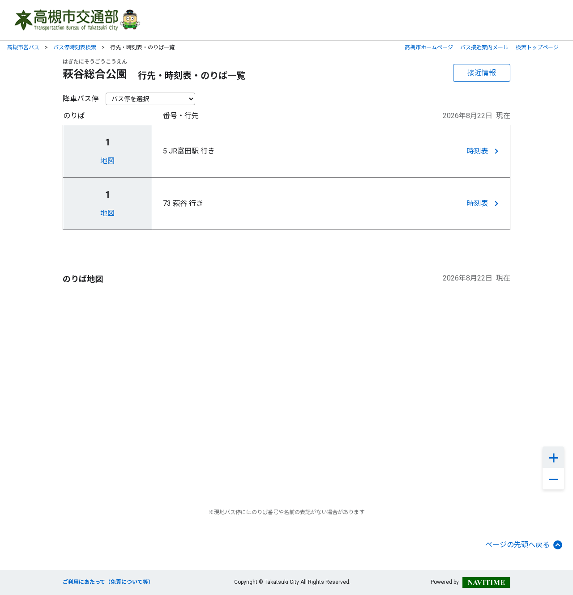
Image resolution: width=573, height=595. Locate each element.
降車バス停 (80, 98)
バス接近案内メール (484, 47)
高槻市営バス (23, 47)
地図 (107, 161)
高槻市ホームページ (429, 47)
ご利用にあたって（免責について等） (108, 582)
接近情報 (481, 72)
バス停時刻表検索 (74, 47)
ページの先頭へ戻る (517, 544)
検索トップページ (537, 47)
